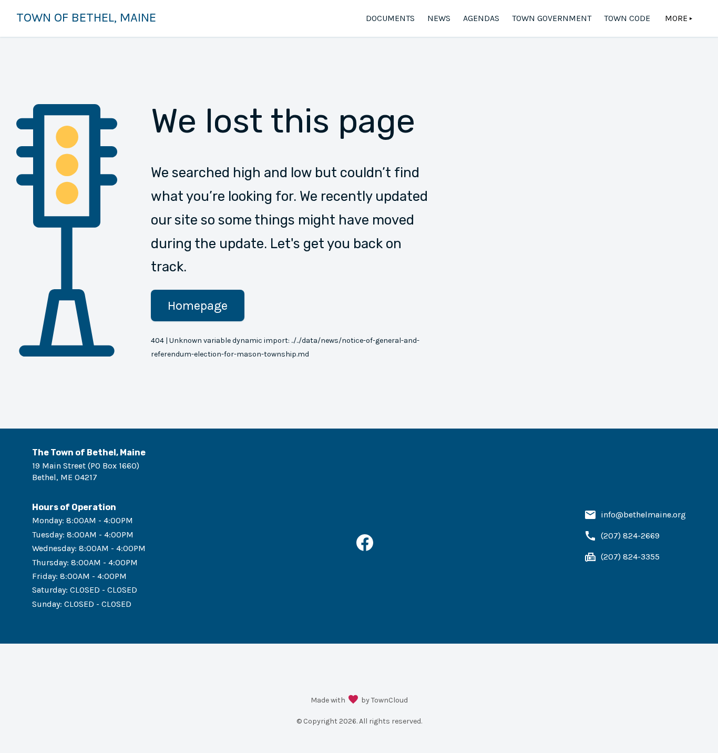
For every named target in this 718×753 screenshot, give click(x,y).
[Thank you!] (353, 700)
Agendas (481, 18)
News (438, 18)
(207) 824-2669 (630, 536)
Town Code (627, 18)
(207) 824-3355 (630, 557)
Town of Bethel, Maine (86, 17)
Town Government (551, 18)
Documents (390, 18)
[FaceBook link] (364, 548)
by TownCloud (384, 700)
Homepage (198, 305)
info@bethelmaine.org (643, 515)
